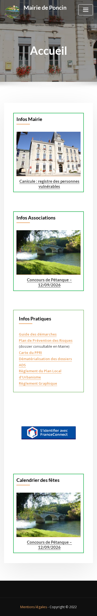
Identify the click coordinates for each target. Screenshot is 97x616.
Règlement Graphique (38, 383)
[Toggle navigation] (85, 9)
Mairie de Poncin (45, 7)
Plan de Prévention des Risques (45, 340)
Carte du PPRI (30, 352)
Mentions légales (33, 607)
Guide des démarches (38, 334)
